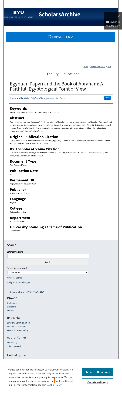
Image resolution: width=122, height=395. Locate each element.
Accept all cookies (97, 372)
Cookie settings (63, 381)
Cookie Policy (54, 384)
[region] (61, 377)
